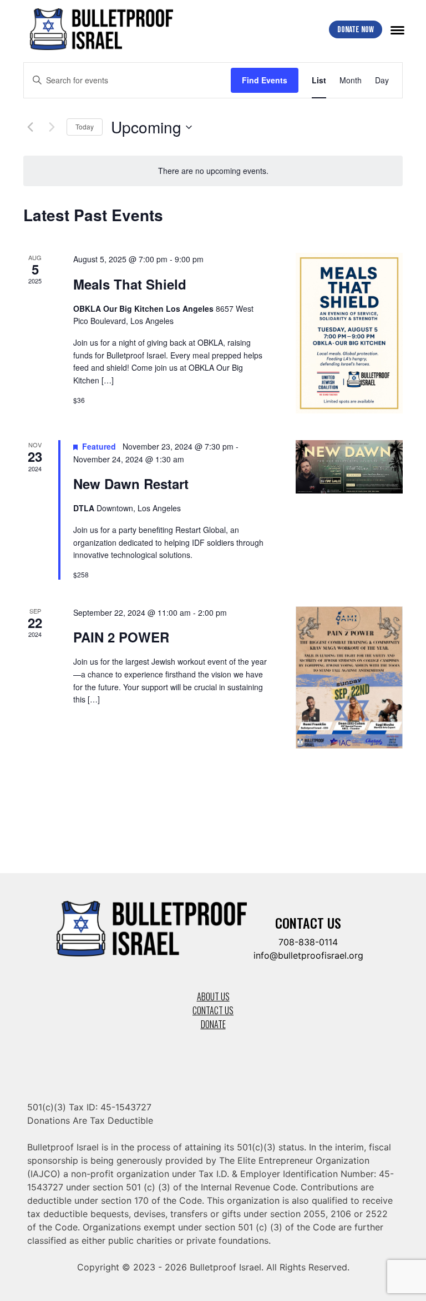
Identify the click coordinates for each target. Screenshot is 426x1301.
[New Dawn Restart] (349, 467)
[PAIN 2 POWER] (349, 677)
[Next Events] (51, 127)
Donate (213, 1024)
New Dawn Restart (131, 483)
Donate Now (355, 29)
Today (84, 126)
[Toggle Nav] (397, 29)
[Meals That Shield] (349, 333)
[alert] (213, 171)
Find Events (264, 80)
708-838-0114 (308, 942)
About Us (213, 996)
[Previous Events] (30, 127)
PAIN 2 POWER (121, 636)
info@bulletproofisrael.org (308, 955)
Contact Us (213, 1010)
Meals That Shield (129, 284)
